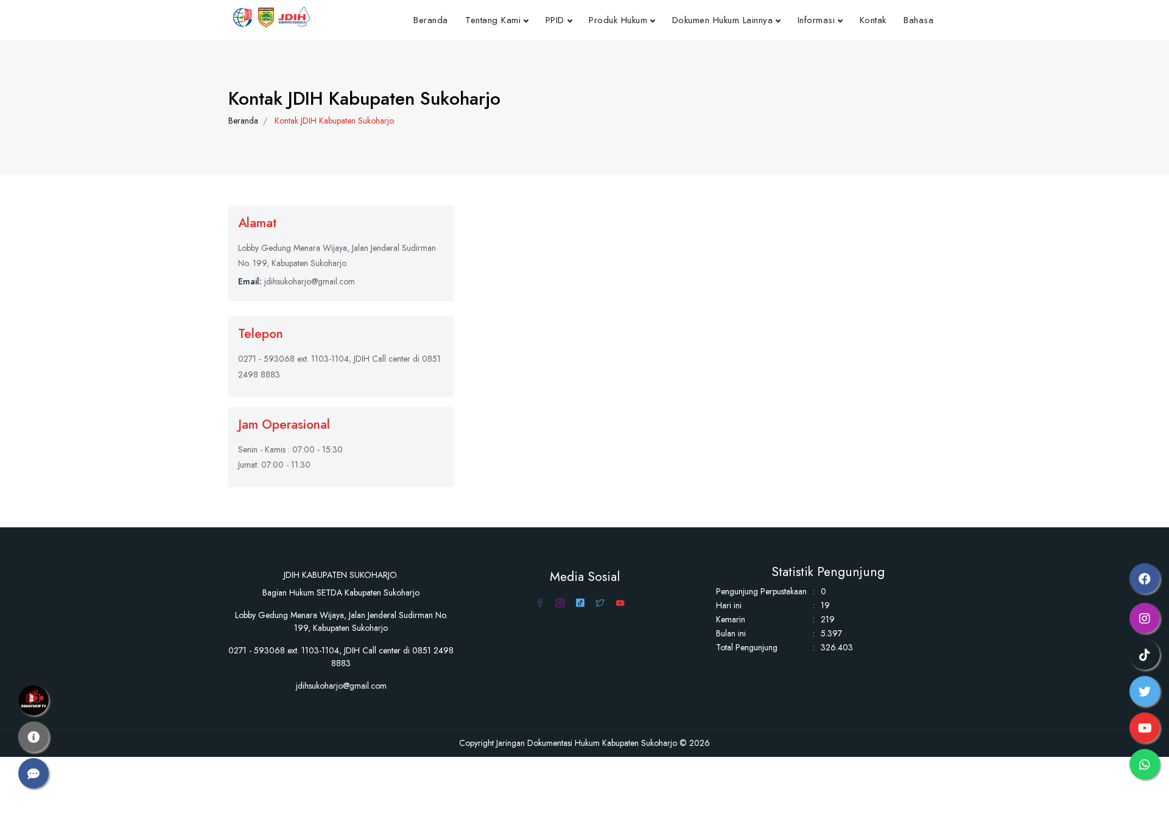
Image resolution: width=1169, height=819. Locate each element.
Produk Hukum (618, 20)
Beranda (430, 20)
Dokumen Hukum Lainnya (722, 20)
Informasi (816, 20)
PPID (555, 20)
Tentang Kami (493, 20)
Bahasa (918, 20)
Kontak (873, 20)
